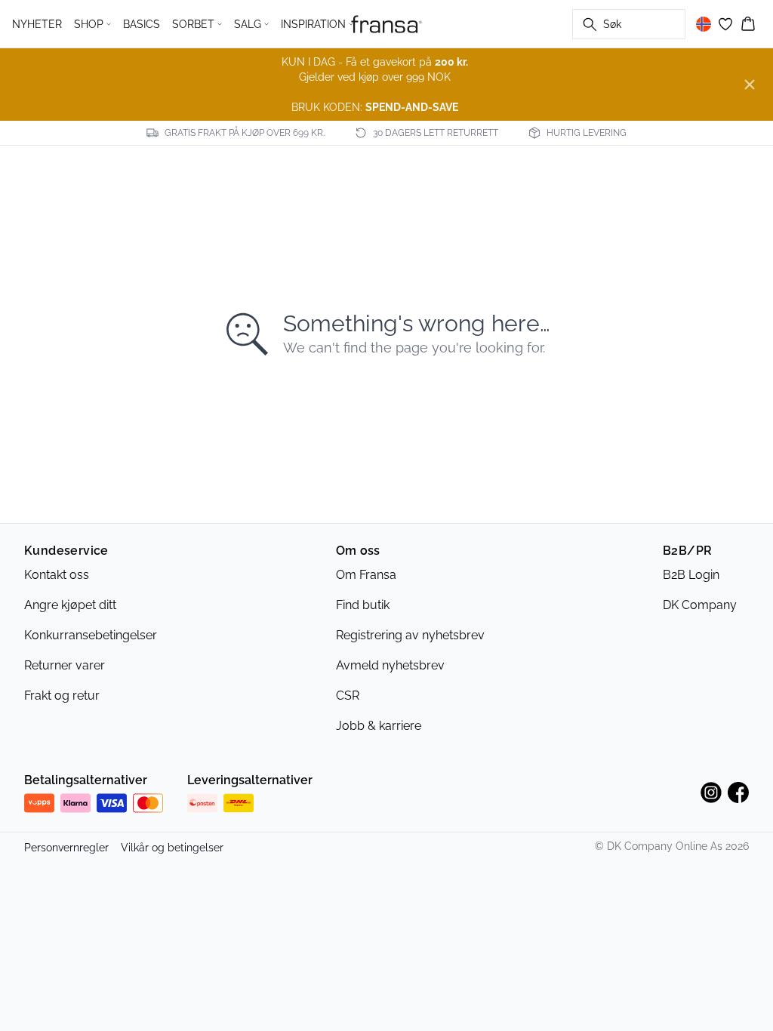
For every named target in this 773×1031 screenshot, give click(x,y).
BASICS (141, 24)
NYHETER (37, 24)
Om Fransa (366, 575)
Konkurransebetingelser (90, 635)
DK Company (700, 605)
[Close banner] (749, 84)
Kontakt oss (56, 575)
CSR (347, 695)
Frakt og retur (62, 695)
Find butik (363, 605)
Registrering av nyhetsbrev (410, 635)
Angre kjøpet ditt (70, 605)
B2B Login (691, 575)
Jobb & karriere (378, 726)
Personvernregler (66, 848)
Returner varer (64, 665)
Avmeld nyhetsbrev (390, 665)
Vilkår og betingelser (172, 848)
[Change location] (703, 24)
